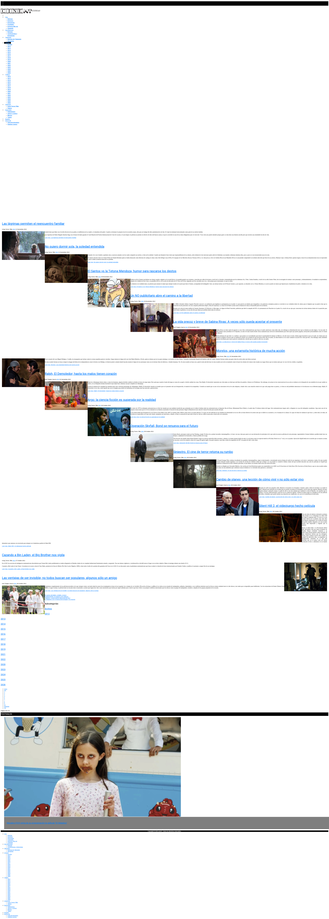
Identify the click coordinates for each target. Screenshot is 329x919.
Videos (10, 108)
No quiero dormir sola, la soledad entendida (74, 246)
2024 (9, 69)
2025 (9, 71)
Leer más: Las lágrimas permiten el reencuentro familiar (60, 237)
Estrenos (10, 21)
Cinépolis (10, 28)
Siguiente (6, 706)
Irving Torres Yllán (13, 106)
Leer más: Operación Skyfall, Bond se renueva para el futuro (190, 443)
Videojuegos (11, 112)
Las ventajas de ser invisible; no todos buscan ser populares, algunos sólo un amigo (59, 578)
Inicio (5, 689)
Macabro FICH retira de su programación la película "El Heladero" (37, 823)
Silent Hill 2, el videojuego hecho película (287, 506)
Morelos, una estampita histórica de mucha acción (250, 351)
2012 (9, 46)
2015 (9, 52)
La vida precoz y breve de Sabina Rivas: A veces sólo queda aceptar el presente (227, 321)
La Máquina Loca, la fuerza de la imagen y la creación (60, 599)
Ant (5, 690)
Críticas (7, 43)
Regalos (7, 119)
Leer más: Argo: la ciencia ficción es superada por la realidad (147, 417)
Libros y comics (12, 114)
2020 (9, 62)
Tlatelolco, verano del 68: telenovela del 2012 (57, 598)
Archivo (10, 45)
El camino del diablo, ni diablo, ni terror (55, 595)
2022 (9, 65)
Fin (5, 708)
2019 (9, 60)
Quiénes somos (12, 124)
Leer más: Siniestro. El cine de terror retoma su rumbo (231, 470)
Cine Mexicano (9, 30)
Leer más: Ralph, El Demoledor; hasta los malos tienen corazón (106, 391)
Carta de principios (13, 122)
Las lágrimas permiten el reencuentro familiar (33, 223)
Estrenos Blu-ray (13, 26)
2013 (9, 48)
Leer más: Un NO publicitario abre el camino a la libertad (189, 312)
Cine (6, 17)
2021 (9, 63)
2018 (9, 58)
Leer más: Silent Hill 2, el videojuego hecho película (16, 546)
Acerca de (8, 121)
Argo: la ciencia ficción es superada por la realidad (122, 400)
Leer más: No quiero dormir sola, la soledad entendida (103, 262)
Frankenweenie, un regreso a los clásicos (56, 596)
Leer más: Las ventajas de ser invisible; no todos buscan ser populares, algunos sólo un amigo (72, 590)
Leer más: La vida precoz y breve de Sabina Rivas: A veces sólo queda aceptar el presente (241, 342)
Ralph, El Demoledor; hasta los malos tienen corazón (81, 374)
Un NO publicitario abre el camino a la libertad (161, 295)
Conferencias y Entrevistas (12, 35)
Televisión (8, 37)
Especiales (8, 110)
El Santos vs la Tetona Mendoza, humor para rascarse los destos (132, 271)
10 (4, 705)
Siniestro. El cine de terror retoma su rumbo (203, 452)
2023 (9, 67)
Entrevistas (11, 23)
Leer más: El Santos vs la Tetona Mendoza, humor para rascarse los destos (152, 286)
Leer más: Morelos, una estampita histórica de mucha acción (62, 365)
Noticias (10, 19)
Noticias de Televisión (14, 39)
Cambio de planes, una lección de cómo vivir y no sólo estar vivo (260, 479)
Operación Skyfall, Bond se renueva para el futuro (164, 426)
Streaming (11, 41)
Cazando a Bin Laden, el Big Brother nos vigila (33, 555)
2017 (9, 56)
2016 (9, 54)
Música (10, 115)
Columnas (8, 104)
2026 (9, 73)
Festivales (11, 25)
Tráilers (7, 74)
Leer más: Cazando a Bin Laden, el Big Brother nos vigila (18, 569)
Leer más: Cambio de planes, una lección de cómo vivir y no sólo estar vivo (280, 497)
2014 (9, 50)
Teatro (10, 117)
